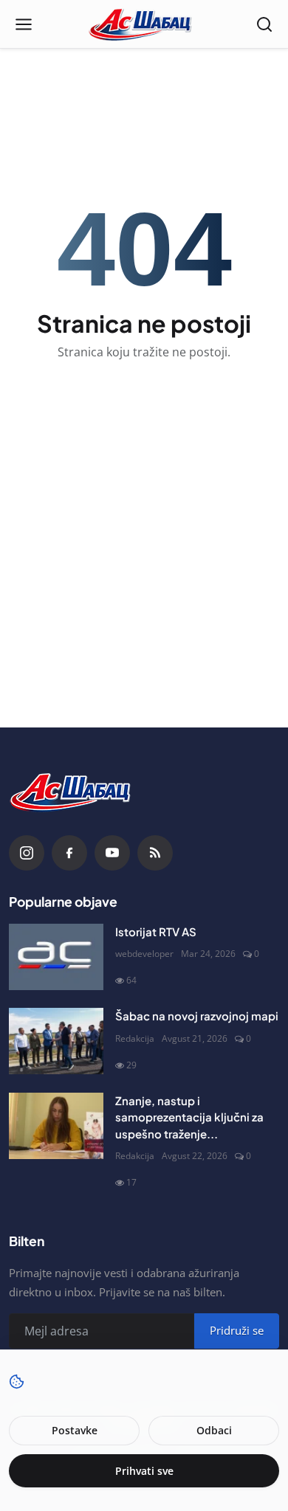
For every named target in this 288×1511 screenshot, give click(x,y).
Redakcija (134, 1038)
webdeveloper (144, 953)
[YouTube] (112, 853)
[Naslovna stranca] (144, 24)
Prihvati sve (144, 1471)
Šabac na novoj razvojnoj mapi (196, 1016)
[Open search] (264, 24)
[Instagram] (26, 853)
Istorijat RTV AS (155, 931)
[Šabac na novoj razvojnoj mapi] (56, 1041)
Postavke (74, 1430)
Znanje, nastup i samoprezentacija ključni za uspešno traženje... (189, 1117)
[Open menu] (23, 24)
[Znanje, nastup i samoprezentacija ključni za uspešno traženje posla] (56, 1126)
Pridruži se (237, 1330)
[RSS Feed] (155, 853)
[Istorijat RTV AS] (56, 957)
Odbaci (214, 1430)
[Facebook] (69, 853)
